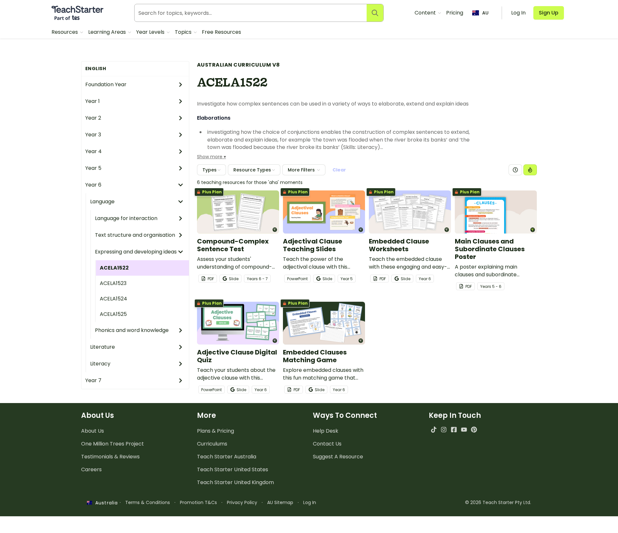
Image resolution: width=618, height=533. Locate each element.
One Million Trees (112, 443)
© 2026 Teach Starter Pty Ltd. (498, 502)
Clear (339, 170)
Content (426, 12)
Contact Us (327, 443)
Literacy (100, 363)
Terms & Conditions (147, 502)
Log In (309, 502)
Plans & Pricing (215, 431)
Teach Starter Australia (226, 456)
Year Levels (151, 32)
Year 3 (93, 134)
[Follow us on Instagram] (444, 430)
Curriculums (212, 443)
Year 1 (92, 101)
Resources (65, 32)
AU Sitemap (280, 502)
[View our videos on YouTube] (464, 430)
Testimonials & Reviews (110, 456)
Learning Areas (107, 32)
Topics (184, 32)
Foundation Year (105, 84)
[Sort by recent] (515, 169)
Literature (102, 347)
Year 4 (93, 151)
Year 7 (93, 380)
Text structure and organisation (135, 235)
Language (102, 201)
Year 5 (93, 168)
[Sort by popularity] (530, 169)
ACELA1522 (114, 267)
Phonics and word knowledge (132, 330)
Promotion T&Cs (198, 502)
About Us (92, 431)
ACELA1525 (113, 314)
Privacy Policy (242, 502)
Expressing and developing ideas (136, 251)
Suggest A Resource (338, 456)
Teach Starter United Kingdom (235, 482)
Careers (91, 469)
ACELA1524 (113, 298)
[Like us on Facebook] (454, 430)
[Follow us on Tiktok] (434, 430)
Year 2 (93, 118)
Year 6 (93, 184)
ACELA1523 (113, 283)
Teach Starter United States (232, 469)
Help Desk (325, 431)
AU (485, 13)
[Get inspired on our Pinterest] (474, 430)
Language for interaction (126, 218)
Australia (105, 503)
